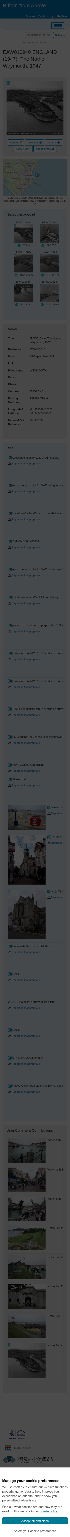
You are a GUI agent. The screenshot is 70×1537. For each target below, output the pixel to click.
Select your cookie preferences (35, 1530)
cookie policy (48, 1511)
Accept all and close (35, 1520)
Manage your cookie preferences (30, 1481)
